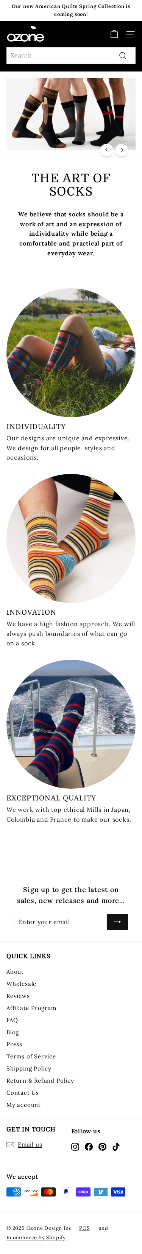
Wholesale (21, 983)
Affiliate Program (31, 1008)
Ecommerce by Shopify (36, 1237)
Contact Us (22, 1092)
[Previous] (106, 150)
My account (23, 1104)
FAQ (12, 1020)
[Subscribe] (117, 922)
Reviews (18, 995)
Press (14, 1044)
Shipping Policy (28, 1068)
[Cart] (114, 34)
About (15, 971)
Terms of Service (31, 1056)
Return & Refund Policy (40, 1080)
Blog (12, 1032)
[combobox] (71, 55)
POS (84, 1228)
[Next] (121, 150)
